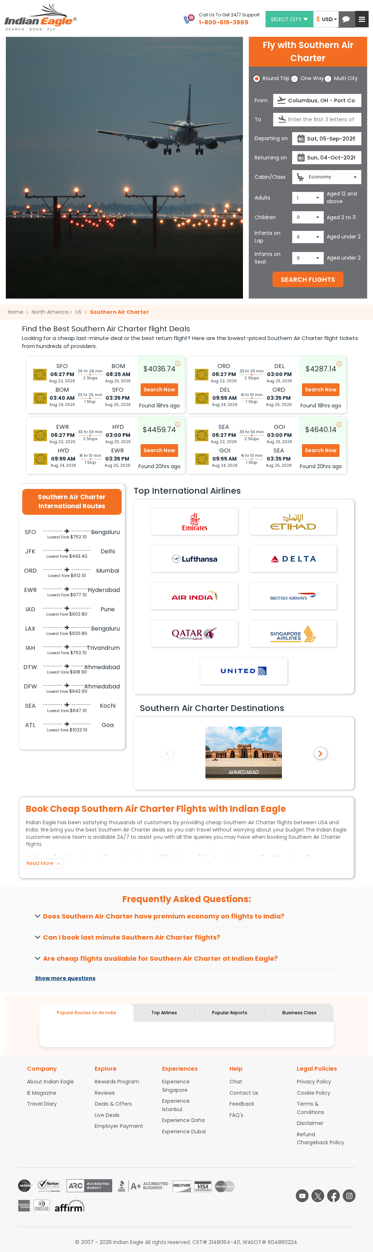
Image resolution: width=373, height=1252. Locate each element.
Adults (262, 197)
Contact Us (243, 1093)
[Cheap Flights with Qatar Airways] (194, 633)
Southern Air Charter (119, 312)
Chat (235, 1081)
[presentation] (282, 100)
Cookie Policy (313, 1093)
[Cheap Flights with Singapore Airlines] (293, 633)
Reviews (105, 1093)
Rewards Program (117, 1081)
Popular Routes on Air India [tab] (86, 1013)
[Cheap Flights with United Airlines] (243, 670)
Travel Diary (42, 1103)
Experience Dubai (184, 1131)
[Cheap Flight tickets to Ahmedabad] (243, 753)
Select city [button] (286, 19)
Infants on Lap (267, 236)
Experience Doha (183, 1120)
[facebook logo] (333, 1195)
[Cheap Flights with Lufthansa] (194, 558)
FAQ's (236, 1115)
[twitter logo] (317, 1195)
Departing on (271, 138)
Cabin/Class (270, 177)
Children (265, 217)
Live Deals (107, 1115)
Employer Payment (119, 1126)
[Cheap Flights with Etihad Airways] (293, 521)
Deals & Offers (113, 1103)
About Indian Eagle (50, 1081)
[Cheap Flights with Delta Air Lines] (293, 558)
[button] (346, 19)
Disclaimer (310, 1123)
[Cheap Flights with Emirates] (194, 521)
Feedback (241, 1103)
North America (50, 312)
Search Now (159, 389)
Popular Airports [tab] (229, 1013)
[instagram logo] (349, 1195)
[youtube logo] (302, 1195)
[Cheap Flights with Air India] (194, 596)
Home (16, 312)
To (258, 119)
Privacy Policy (314, 1081)
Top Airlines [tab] (164, 1013)
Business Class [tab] (299, 1013)
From (261, 100)
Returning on (271, 157)
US (78, 312)
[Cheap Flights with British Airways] (293, 596)
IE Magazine (41, 1093)
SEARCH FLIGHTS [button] (308, 279)
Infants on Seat (267, 257)
